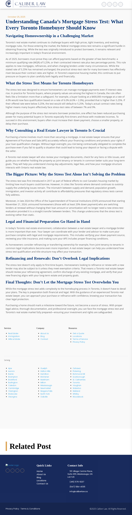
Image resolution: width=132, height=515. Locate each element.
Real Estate (13, 333)
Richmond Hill (79, 374)
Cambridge (13, 388)
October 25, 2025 (16, 16)
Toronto (76, 382)
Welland (76, 391)
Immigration (14, 336)
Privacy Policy (79, 342)
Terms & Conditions (30, 508)
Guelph (43, 368)
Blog (42, 336)
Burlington (13, 382)
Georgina (12, 396)
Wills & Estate (14, 339)
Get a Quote (78, 333)
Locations (77, 336)
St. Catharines (79, 379)
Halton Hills (45, 371)
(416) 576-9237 (76, 481)
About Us (44, 333)
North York (45, 394)
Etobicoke (12, 394)
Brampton (13, 377)
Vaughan (77, 385)
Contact (44, 339)
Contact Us (42, 483)
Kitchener (44, 377)
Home (40, 471)
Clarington (13, 391)
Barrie (11, 374)
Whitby (76, 394)
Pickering (77, 371)
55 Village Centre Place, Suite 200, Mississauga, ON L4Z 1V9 (80, 474)
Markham (44, 379)
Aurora (11, 371)
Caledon (12, 385)
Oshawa (76, 368)
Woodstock (78, 396)
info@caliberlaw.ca (78, 491)
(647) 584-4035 (77, 486)
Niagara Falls (46, 391)
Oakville (44, 396)
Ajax (10, 368)
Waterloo (77, 388)
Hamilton (44, 374)
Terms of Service (80, 339)
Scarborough (79, 377)
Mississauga (46, 385)
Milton (43, 382)
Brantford (12, 379)
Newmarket (45, 388)
